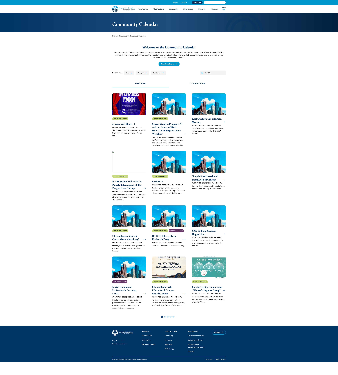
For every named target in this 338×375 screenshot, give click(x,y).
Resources (214, 9)
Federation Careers (148, 344)
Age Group (157, 73)
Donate (195, 2)
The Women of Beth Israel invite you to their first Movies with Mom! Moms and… (129, 127)
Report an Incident (118, 344)
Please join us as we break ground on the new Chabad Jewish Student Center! (128, 241)
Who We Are (143, 9)
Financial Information (220, 359)
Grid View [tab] (140, 83)
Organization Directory (196, 336)
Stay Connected (117, 341)
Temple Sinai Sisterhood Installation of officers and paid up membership (208, 182)
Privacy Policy (208, 359)
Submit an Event (167, 64)
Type (127, 73)
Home (114, 36)
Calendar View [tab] (197, 83)
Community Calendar (195, 340)
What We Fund (158, 9)
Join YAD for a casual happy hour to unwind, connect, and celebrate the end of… (207, 238)
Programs (201, 9)
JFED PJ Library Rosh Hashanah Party (168, 238)
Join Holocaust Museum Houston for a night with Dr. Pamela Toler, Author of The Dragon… (128, 188)
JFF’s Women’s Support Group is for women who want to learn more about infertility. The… (208, 292)
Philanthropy (188, 9)
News (175, 3)
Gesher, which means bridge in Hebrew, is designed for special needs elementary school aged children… (168, 184)
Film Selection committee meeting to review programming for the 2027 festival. (208, 126)
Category (141, 73)
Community (173, 9)
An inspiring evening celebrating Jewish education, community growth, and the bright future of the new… (168, 293)
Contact (183, 3)
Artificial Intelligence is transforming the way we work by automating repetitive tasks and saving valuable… (168, 132)
